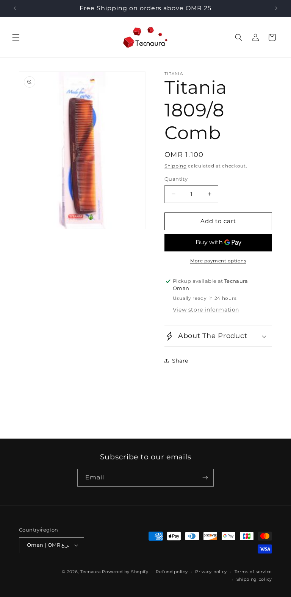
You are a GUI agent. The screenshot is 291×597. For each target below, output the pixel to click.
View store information (206, 309)
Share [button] (180, 360)
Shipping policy (254, 579)
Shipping (175, 166)
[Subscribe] (205, 478)
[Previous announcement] (14, 8)
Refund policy (172, 571)
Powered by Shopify (125, 571)
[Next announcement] (276, 8)
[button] (16, 37)
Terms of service (253, 571)
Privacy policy (211, 571)
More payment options (218, 261)
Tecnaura (90, 571)
